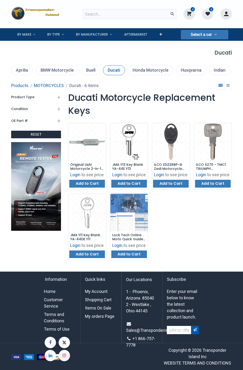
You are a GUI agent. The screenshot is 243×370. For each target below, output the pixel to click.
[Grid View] (220, 85)
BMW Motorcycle (57, 70)
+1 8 (136, 338)
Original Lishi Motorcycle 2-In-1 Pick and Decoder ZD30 (85, 167)
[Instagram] (64, 355)
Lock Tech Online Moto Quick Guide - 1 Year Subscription (129, 237)
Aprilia (22, 70)
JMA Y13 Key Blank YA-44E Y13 (127, 167)
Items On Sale (98, 307)
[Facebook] (50, 342)
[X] (64, 342)
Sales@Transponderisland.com (155, 330)
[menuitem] (26, 34)
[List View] (228, 85)
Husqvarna (191, 70)
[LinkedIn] (50, 355)
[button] (204, 34)
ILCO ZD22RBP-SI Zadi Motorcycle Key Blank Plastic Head (168, 167)
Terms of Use (57, 329)
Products (19, 85)
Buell (90, 70)
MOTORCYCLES (49, 85)
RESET (36, 134)
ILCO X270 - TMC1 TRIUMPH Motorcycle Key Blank (211, 167)
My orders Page (99, 316)
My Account (96, 291)
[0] (189, 14)
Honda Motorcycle (150, 70)
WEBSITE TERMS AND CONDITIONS (197, 363)
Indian (219, 70)
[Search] (172, 14)
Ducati (114, 70)
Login (75, 174)
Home (50, 291)
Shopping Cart (98, 299)
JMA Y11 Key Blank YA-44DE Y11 (85, 237)
